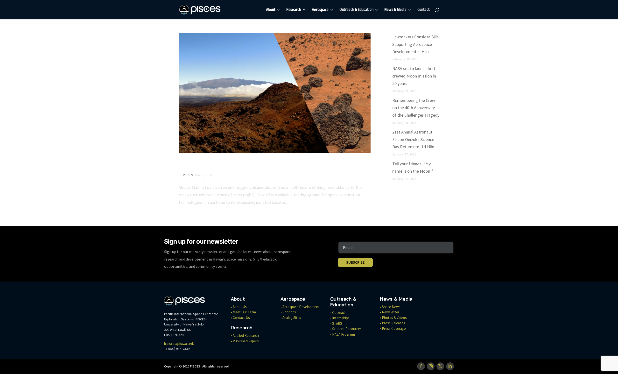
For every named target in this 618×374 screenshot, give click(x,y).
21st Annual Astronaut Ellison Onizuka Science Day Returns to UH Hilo (413, 139)
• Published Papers (245, 341)
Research (293, 10)
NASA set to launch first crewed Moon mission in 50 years (414, 76)
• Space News (390, 306)
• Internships (340, 318)
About (270, 10)
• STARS (336, 323)
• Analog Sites (291, 317)
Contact (423, 10)
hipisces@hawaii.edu (179, 343)
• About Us (239, 306)
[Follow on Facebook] (421, 366)
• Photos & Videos (393, 317)
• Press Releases (392, 323)
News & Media (395, 10)
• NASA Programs (343, 334)
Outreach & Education (356, 10)
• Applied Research (245, 335)
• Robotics (288, 312)
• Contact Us (240, 317)
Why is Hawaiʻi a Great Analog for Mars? (247, 164)
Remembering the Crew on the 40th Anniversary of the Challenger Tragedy (415, 108)
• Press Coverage (393, 328)
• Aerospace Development (300, 306)
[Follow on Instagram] (431, 366)
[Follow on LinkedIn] (450, 366)
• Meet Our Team (243, 312)
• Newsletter (389, 312)
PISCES (188, 175)
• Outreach (338, 312)
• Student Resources (346, 328)
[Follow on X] (440, 366)
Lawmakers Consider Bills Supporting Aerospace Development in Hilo (415, 44)
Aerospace (320, 10)
